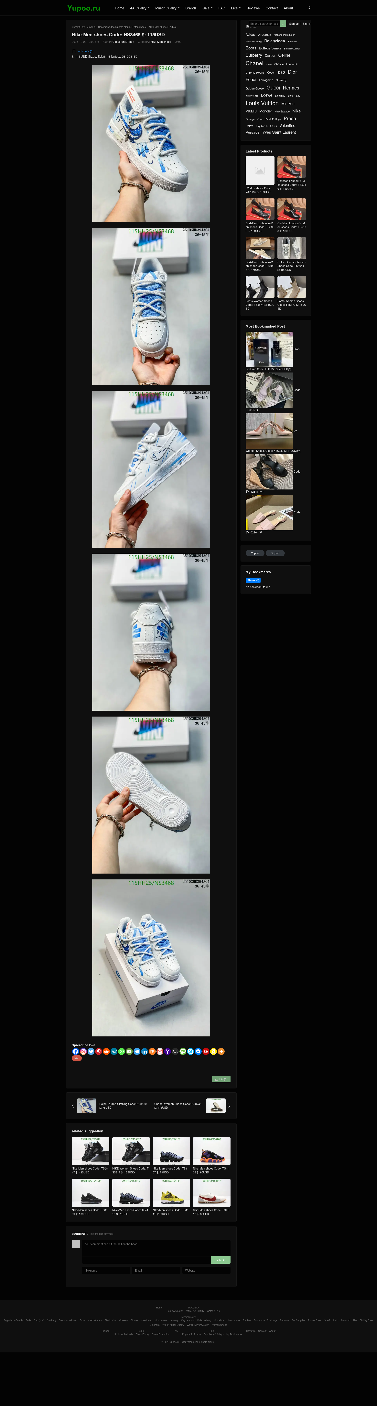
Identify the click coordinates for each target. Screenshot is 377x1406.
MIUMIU (251, 111)
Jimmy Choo (252, 95)
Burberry (254, 55)
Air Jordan (264, 35)
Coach (271, 72)
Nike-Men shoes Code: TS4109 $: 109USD (90, 1212)
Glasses (123, 1320)
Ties (355, 1320)
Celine (284, 55)
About (288, 7)
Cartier (270, 55)
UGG (273, 126)
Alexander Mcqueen (284, 34)
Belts (28, 1320)
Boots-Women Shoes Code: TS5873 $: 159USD (291, 304)
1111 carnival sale (123, 1334)
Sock (335, 1320)
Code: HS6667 (273, 400)
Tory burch (261, 126)
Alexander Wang (254, 41)
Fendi (251, 79)
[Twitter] (91, 1051)
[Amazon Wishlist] (213, 1051)
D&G (281, 72)
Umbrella (155, 1324)
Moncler (265, 111)
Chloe (269, 64)
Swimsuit (345, 1320)
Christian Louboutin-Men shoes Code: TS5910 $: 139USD (291, 184)
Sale (206, 7)
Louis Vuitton (262, 103)
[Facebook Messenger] (198, 1051)
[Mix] (152, 1051)
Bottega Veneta (270, 48)
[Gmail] (159, 1051)
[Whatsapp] (121, 1051)
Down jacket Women (91, 1320)
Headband (146, 1320)
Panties (247, 1320)
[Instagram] (83, 1051)
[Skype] (190, 1051)
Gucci (273, 87)
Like (234, 7)
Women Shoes (219, 1324)
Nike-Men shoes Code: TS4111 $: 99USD (171, 1212)
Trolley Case (366, 1320)
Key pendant (188, 1320)
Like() (221, 1079)
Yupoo (255, 553)
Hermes (291, 87)
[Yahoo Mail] (167, 1051)
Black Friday (142, 1334)
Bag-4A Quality (175, 1310)
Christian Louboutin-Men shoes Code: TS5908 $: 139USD (291, 227)
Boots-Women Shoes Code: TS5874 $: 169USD (260, 304)
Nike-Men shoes (158, 26)
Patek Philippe (273, 119)
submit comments (220, 1261)
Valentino (287, 125)
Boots (251, 48)
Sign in (307, 24)
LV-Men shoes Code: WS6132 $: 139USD (259, 190)
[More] (221, 1051)
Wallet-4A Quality (195, 1310)
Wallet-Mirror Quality (173, 1324)
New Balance (282, 111)
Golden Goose (255, 88)
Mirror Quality (166, 7)
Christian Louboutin (286, 64)
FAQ (221, 7)
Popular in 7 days (191, 1334)
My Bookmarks (234, 1334)
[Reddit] (106, 1051)
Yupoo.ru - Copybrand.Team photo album (109, 26)
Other (260, 119)
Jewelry (174, 1320)
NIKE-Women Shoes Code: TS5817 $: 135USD (130, 1170)
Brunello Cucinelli (292, 48)
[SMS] (182, 1051)
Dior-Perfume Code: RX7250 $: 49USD (273, 359)
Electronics (110, 1320)
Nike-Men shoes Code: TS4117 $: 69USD (211, 1212)
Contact (272, 7)
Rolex (249, 126)
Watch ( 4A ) (213, 1310)
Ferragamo (266, 80)
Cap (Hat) (39, 1320)
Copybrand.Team (123, 42)
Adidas (250, 34)
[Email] (129, 1051)
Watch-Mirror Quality (198, 1324)
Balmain (292, 41)
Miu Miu (288, 103)
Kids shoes (220, 1320)
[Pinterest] (98, 1051)
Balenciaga (274, 41)
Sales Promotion (160, 1334)
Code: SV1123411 (273, 481)
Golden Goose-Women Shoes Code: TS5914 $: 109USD (291, 266)
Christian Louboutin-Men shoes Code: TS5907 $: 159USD (260, 266)
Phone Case (314, 1320)
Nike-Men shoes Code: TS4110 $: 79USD (130, 1212)
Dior (292, 71)
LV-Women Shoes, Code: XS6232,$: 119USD (273, 441)
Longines (280, 95)
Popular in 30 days (214, 1334)
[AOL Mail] (175, 1051)
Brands (191, 7)
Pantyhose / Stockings (265, 1320)
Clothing (51, 1320)
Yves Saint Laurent (279, 132)
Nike (76, 1058)
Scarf (327, 1320)
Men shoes (140, 26)
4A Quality (138, 7)
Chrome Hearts (255, 72)
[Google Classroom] (205, 1051)
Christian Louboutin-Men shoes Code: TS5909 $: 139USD (260, 227)
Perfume (284, 1320)
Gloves (134, 1320)
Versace (253, 132)
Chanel (254, 63)
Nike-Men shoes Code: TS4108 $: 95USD (211, 1170)
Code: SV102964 (273, 522)
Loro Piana (294, 95)
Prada (290, 118)
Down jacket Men (68, 1320)
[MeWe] (114, 1051)
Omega (250, 119)
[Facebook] (75, 1051)
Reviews (253, 7)
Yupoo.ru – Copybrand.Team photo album (192, 1341)
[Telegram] (137, 1051)
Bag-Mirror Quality (13, 1320)
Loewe (266, 95)
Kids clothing (204, 1320)
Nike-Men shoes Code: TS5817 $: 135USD (90, 1170)
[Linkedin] (144, 1051)
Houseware (161, 1320)
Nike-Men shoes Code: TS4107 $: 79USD (171, 1170)
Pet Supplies (298, 1320)
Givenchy (281, 80)
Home (119, 7)
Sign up (294, 24)
